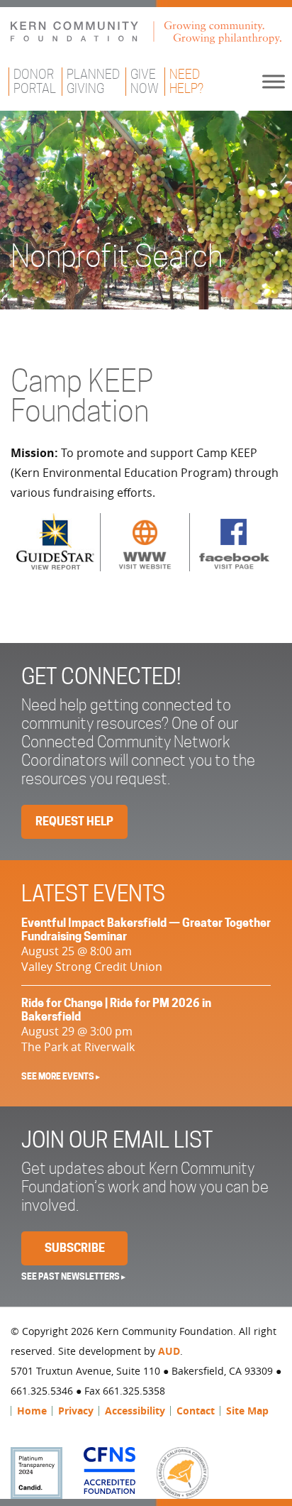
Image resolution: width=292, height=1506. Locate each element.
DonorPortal (34, 81)
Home (32, 1410)
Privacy (76, 1410)
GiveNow (144, 81)
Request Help (74, 821)
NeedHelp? (186, 81)
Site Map (247, 1410)
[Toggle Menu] (273, 81)
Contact (195, 1410)
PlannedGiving (93, 81)
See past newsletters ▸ (73, 1276)
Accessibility (135, 1410)
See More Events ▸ (60, 1076)
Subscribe (75, 1248)
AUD (169, 1351)
